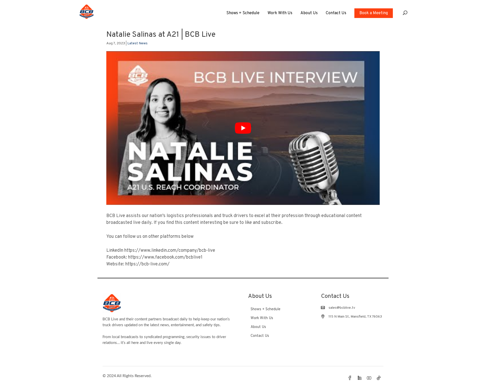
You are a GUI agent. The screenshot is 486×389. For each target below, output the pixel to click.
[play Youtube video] (243, 128)
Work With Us (280, 13)
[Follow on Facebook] (350, 378)
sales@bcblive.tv (342, 308)
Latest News (137, 43)
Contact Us (336, 13)
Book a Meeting (373, 13)
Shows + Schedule (242, 13)
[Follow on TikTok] (379, 378)
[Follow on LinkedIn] (359, 378)
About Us (309, 13)
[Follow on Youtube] (369, 378)
